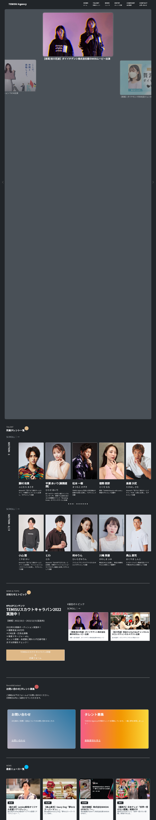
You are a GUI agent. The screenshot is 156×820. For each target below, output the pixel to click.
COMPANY (131, 4)
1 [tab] (68, 503)
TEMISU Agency (18, 4)
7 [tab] (81, 503)
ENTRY (118, 4)
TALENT (96, 4)
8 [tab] (83, 503)
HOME (85, 4)
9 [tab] (85, 503)
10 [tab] (87, 503)
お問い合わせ (18, 740)
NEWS (107, 4)
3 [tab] (72, 503)
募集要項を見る (93, 740)
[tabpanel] (78, 255)
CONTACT (143, 4)
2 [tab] (70, 503)
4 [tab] (74, 503)
